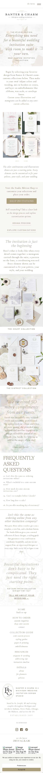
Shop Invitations (22, 201)
